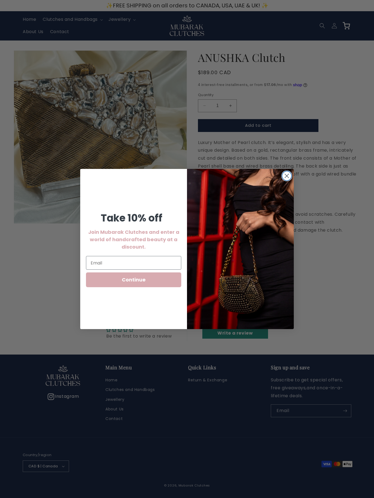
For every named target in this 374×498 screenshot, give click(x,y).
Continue (134, 279)
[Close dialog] (287, 176)
